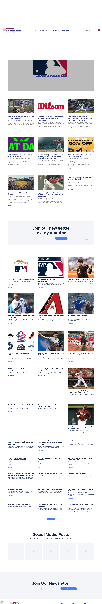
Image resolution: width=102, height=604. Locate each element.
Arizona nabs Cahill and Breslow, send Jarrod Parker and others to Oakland (21, 474)
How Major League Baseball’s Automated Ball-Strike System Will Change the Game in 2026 (80, 118)
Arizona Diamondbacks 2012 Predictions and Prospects (17, 459)
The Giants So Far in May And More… (20, 505)
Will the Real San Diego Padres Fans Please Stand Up (80, 459)
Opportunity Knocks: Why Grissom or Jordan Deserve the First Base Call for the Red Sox (51, 194)
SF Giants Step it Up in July (17, 489)
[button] (51, 519)
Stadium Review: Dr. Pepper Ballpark (20, 405)
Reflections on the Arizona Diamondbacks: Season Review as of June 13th (50, 442)
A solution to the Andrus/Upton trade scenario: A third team (80, 427)
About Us (43, 30)
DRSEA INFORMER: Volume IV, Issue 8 (50, 474)
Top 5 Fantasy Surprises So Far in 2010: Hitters (80, 490)
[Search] (99, 30)
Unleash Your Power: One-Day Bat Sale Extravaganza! (20, 156)
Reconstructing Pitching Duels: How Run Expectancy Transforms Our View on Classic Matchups (50, 156)
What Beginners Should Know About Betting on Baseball (81, 178)
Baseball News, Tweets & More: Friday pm (80, 505)
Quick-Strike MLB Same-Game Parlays (19, 194)
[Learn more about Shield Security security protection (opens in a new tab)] (2, 602)
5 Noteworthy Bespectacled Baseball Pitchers (50, 369)
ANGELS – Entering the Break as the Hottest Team (20, 369)
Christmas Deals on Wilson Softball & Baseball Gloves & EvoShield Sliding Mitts (50, 118)
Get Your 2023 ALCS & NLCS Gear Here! (21, 280)
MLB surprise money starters (77, 316)
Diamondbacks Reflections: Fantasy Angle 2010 (50, 505)
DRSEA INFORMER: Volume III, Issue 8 (50, 489)
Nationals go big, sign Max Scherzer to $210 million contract (51, 354)
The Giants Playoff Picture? (77, 474)
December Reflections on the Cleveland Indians (47, 405)
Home (35, 30)
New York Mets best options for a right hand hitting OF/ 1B (21, 316)
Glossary (65, 30)
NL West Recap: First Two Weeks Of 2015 (19, 354)
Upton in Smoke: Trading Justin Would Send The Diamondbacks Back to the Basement (21, 442)
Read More (10, 129)
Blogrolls (55, 30)
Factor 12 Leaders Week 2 (76, 441)
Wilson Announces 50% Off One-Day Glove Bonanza (79, 156)
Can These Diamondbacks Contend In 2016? (51, 316)
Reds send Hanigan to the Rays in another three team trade (79, 391)
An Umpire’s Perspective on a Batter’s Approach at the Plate (80, 354)
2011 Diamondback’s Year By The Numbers (49, 459)
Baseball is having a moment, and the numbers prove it (21, 117)
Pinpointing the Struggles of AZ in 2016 (80, 280)
